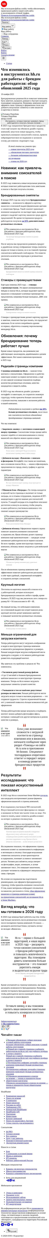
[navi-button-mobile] (3, 58)
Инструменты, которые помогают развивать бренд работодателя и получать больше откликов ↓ (24, 122)
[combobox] (11, 1231)
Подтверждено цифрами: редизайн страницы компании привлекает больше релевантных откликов (25, 1071)
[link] (5, 44)
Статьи (9, 63)
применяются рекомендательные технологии (22, 1209)
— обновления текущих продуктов (24, 152)
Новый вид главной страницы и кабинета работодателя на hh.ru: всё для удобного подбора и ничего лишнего (27, 1058)
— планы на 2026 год (18, 161)
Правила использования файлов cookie (17, 20)
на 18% (43, 409)
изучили (43, 795)
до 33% (25, 221)
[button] (4, 50)
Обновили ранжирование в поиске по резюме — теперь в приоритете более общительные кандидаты (27, 1085)
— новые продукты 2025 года (21, 149)
